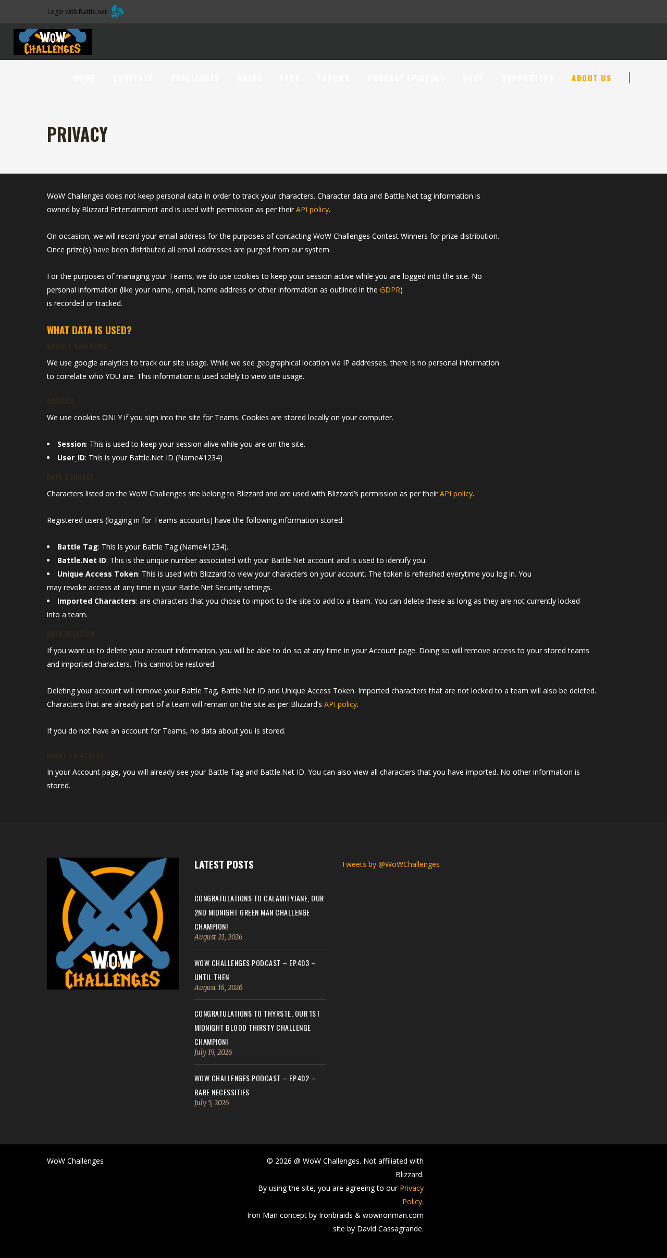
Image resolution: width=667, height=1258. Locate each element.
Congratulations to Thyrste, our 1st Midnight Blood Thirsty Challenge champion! (257, 1027)
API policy (312, 209)
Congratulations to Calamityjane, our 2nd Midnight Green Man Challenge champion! (259, 912)
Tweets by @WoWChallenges (390, 864)
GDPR (390, 290)
